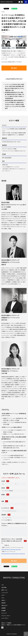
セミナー (3, 595)
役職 (2, 501)
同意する (7, 545)
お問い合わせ (19, 2)
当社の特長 (3, 587)
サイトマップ (4, 613)
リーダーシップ (4, 592)
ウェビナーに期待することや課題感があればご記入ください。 (13, 524)
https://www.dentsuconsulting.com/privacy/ (11, 549)
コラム (2, 597)
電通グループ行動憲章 (6, 623)
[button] (26, 2)
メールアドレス (5, 508)
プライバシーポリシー (6, 615)
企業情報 (3, 608)
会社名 (3, 488)
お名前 (3, 481)
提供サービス (4, 590)
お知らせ (3, 600)
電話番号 (3, 515)
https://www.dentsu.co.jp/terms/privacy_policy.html (13, 553)
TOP (2, 585)
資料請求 (22, 2)
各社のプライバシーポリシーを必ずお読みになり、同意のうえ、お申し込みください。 (11, 541)
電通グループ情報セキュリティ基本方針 (9, 625)
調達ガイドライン (22, 625)
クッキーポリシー (5, 618)
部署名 (3, 494)
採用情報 (3, 610)
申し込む (14, 68)
